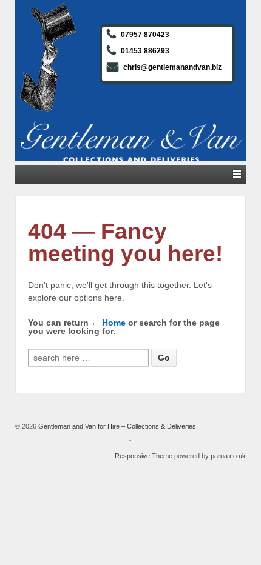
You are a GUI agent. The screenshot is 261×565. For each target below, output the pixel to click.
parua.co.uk (228, 456)
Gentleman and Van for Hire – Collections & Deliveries (116, 426)
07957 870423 (145, 34)
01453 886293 (145, 51)
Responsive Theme (143, 456)
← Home (108, 322)
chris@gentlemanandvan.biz (172, 67)
